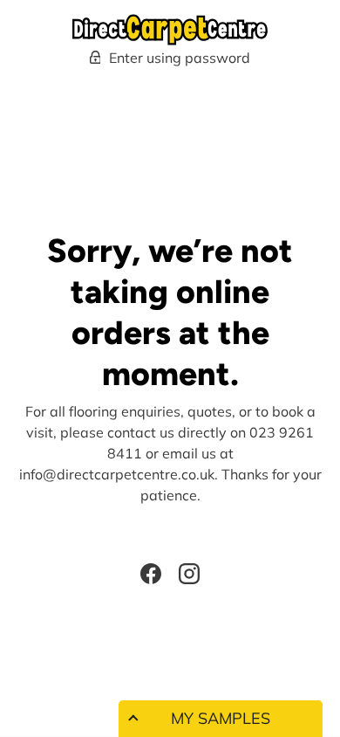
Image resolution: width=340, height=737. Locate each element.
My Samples (220, 718)
